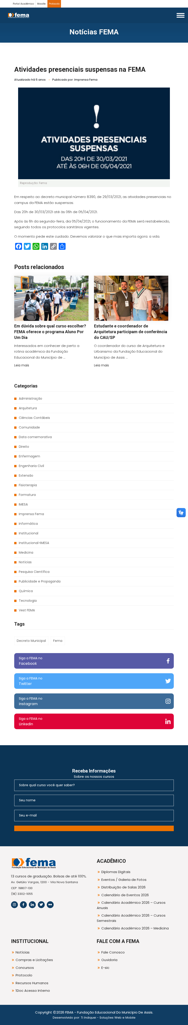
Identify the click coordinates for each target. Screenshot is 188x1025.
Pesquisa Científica (34, 571)
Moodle (41, 3)
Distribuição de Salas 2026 (123, 887)
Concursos (25, 967)
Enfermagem (29, 456)
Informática (28, 523)
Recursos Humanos (32, 983)
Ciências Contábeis (34, 417)
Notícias (25, 562)
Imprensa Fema (31, 514)
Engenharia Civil (31, 466)
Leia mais (21, 365)
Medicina (26, 552)
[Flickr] (50, 904)
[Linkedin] (32, 904)
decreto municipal (31, 640)
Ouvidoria (109, 959)
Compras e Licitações (34, 959)
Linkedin (30, 721)
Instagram (30, 701)
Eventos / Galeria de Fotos (124, 879)
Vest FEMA (27, 610)
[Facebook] (23, 904)
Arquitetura (28, 408)
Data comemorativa (35, 437)
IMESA (23, 504)
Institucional (28, 533)
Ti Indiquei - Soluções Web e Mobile (108, 1017)
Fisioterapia (28, 485)
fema (57, 640)
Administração (30, 398)
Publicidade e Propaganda (40, 581)
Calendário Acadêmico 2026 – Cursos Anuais (131, 905)
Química (26, 591)
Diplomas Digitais (115, 871)
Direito (24, 446)
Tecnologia (28, 600)
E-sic (105, 967)
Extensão (26, 475)
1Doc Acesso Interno (33, 990)
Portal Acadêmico (23, 3)
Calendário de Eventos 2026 (125, 895)
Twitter (30, 681)
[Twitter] (41, 904)
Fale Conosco (113, 952)
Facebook (30, 661)
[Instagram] (14, 904)
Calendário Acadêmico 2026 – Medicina (135, 928)
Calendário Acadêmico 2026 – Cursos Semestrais (131, 918)
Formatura (27, 494)
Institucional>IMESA (34, 543)
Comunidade (29, 427)
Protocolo (54, 3)
